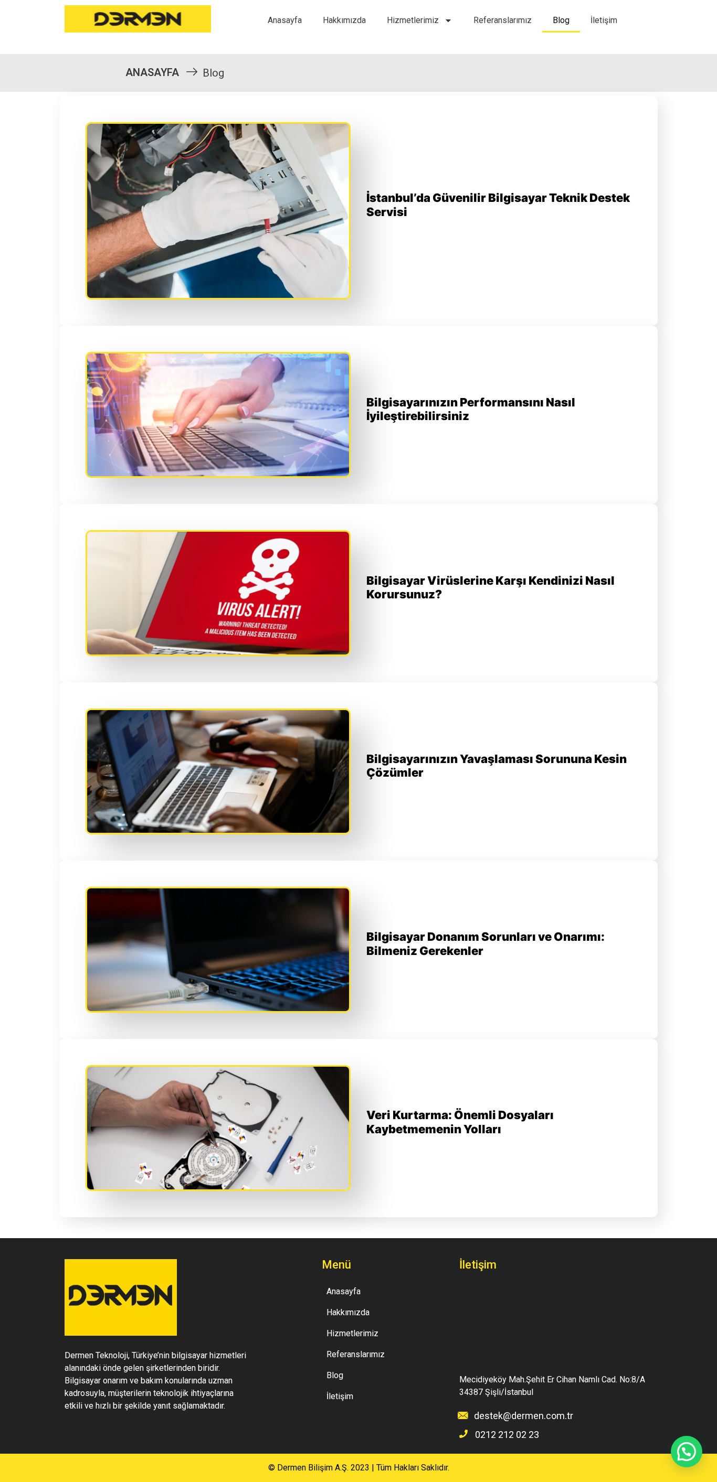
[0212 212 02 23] (463, 1434)
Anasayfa (285, 20)
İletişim (604, 20)
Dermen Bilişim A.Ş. (313, 1468)
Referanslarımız (502, 20)
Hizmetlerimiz (413, 20)
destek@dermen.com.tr (523, 1415)
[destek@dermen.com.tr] (463, 1415)
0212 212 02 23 (507, 1434)
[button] (686, 1451)
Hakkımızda (344, 20)
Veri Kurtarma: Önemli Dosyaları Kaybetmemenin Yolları (460, 1121)
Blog (561, 20)
